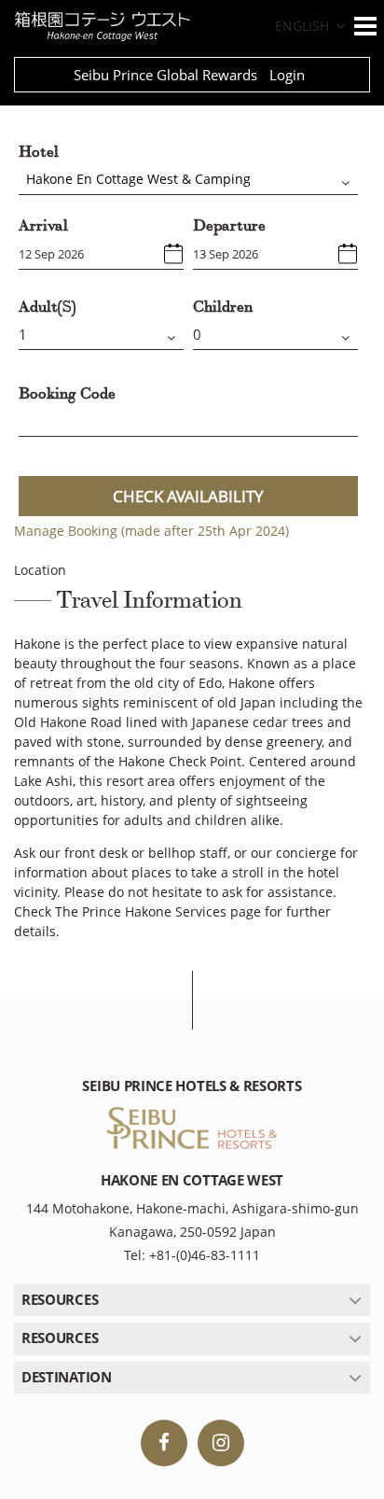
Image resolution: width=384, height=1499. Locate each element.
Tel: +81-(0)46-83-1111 (192, 1255)
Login (287, 74)
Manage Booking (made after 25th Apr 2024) (151, 530)
